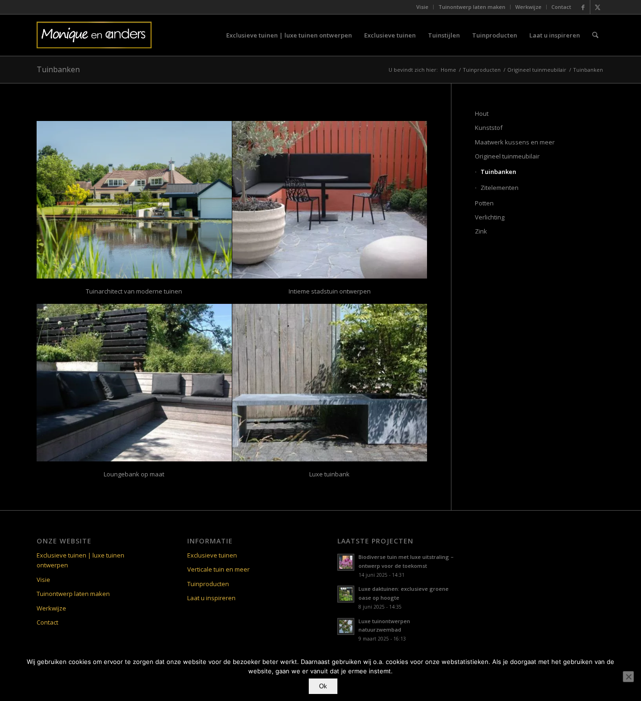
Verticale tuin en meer (218, 569)
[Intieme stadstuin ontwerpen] (329, 200)
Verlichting (489, 217)
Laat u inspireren (211, 598)
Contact (561, 6)
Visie (422, 6)
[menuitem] (423, 7)
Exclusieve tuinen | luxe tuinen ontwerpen (80, 560)
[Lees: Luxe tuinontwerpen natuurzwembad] (345, 626)
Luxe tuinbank (329, 474)
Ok (323, 686)
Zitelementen (500, 187)
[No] (628, 676)
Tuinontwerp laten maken (471, 6)
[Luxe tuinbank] (329, 382)
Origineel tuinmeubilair (507, 156)
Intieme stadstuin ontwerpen (330, 291)
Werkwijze (528, 6)
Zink (481, 231)
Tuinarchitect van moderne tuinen (134, 291)
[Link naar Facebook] (583, 7)
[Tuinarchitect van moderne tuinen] (134, 200)
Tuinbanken (58, 69)
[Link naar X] (597, 7)
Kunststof (489, 127)
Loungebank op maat (134, 474)
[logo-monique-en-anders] (94, 35)
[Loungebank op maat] (134, 382)
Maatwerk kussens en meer (515, 142)
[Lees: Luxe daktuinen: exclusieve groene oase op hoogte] (345, 594)
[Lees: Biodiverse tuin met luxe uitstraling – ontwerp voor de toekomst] (345, 562)
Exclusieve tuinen (212, 555)
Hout (481, 113)
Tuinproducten (208, 584)
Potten (484, 203)
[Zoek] (595, 35)
